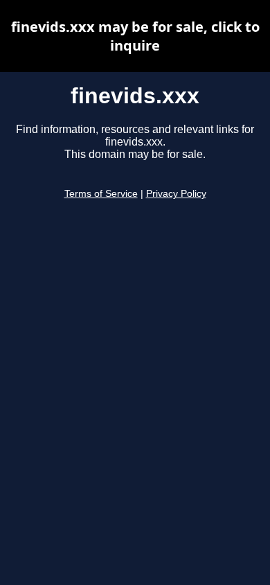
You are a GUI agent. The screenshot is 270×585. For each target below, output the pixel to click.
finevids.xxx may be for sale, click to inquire (135, 36)
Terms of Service (101, 194)
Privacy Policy (176, 194)
